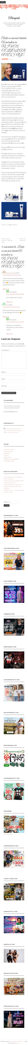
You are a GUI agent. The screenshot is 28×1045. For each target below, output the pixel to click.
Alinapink (14, 18)
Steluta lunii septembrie (22, 239)
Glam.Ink (17, 1043)
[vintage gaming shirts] (14, 668)
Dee (7, 305)
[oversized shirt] (14, 733)
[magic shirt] (14, 1027)
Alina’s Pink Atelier (9, 449)
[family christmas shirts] (14, 766)
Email (3, 379)
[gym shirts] (14, 536)
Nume (3, 372)
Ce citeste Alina (8, 451)
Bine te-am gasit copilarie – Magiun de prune (7, 240)
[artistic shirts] (14, 602)
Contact (6, 455)
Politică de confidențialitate (11, 459)
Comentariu (5, 350)
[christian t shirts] (14, 867)
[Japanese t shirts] (14, 900)
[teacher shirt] (14, 569)
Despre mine (7, 457)
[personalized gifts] (14, 994)
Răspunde (6, 289)
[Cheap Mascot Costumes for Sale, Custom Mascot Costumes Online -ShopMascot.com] (14, 432)
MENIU (3, 2)
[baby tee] (14, 635)
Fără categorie (12, 224)
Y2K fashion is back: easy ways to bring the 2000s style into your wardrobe (13, 486)
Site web (4, 386)
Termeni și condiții (9, 461)
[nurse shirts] (14, 701)
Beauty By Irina (10, 273)
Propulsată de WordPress (16, 1041)
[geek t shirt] (14, 932)
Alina (12, 59)
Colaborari (7, 453)
